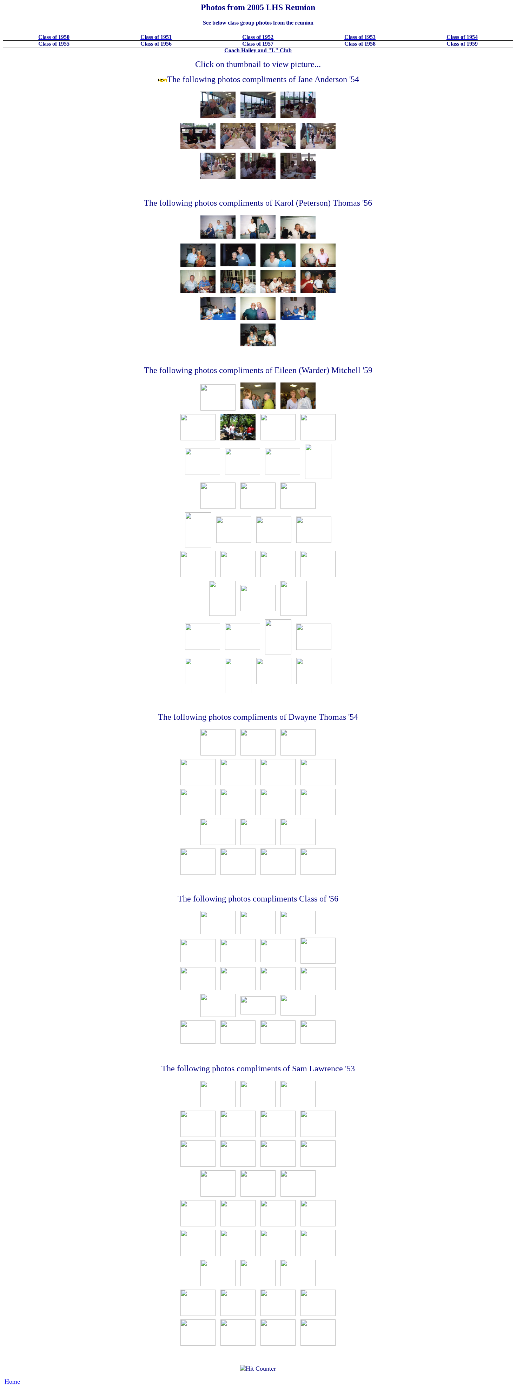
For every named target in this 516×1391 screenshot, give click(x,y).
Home (12, 1381)
